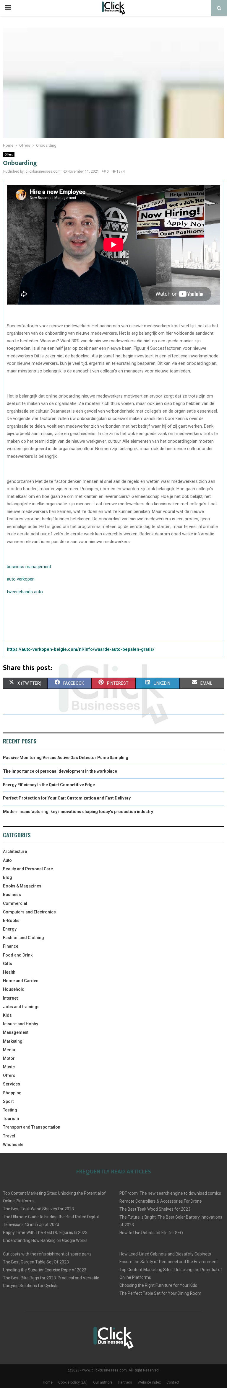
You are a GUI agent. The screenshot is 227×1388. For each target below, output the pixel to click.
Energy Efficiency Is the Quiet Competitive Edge (49, 784)
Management (15, 1032)
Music (9, 1067)
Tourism (11, 1118)
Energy (10, 929)
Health (9, 972)
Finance (10, 946)
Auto (7, 860)
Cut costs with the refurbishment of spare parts (47, 1254)
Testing (10, 1110)
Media (9, 1049)
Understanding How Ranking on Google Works (45, 1240)
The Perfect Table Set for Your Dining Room (160, 1293)
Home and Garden (20, 980)
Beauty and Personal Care (28, 869)
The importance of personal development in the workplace (60, 771)
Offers (8, 154)
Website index (149, 1382)
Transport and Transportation (31, 1127)
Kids (7, 1015)
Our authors (103, 1382)
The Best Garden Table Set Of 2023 (36, 1262)
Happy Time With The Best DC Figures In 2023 (45, 1232)
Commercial (15, 903)
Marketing (12, 1041)
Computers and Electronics (29, 912)
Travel (9, 1136)
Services (11, 1084)
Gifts (7, 963)
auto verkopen (21, 579)
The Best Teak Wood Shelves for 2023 (38, 1208)
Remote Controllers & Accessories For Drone (160, 1201)
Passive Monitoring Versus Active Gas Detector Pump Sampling (65, 757)
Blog (7, 877)
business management (29, 566)
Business (12, 894)
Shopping (12, 1093)
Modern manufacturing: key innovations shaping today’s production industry (78, 811)
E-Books (11, 920)
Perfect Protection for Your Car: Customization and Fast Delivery (67, 798)
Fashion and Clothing (23, 937)
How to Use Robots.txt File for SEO (151, 1232)
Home (48, 1382)
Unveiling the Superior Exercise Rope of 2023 (44, 1270)
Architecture (15, 851)
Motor (9, 1058)
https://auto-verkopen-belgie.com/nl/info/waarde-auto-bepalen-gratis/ (81, 649)
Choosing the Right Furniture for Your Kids (158, 1285)
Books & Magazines (22, 886)
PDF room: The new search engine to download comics (170, 1193)
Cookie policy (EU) (72, 1382)
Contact (172, 1382)
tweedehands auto (25, 591)
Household (14, 989)
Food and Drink (18, 955)
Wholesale (13, 1144)
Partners (125, 1382)
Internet (10, 998)
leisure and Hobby (20, 1023)
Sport (8, 1101)
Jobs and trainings (21, 1006)
